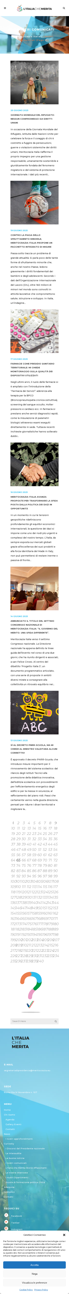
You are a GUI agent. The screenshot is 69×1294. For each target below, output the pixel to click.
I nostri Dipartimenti (17, 1177)
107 (50, 881)
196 (44, 934)
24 (39, 833)
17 (50, 828)
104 (34, 881)
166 (29, 918)
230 (34, 956)
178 (44, 924)
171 (55, 918)
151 (45, 908)
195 (39, 934)
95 (34, 876)
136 (13, 903)
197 (50, 934)
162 (55, 913)
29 (18, 839)
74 (18, 865)
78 (39, 865)
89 (50, 871)
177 (39, 924)
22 (29, 833)
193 (29, 934)
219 (23, 950)
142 (44, 903)
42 (39, 844)
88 (45, 871)
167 (34, 918)
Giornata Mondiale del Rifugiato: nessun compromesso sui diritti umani (33, 119)
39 (24, 844)
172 (13, 924)
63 (55, 855)
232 (44, 956)
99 (55, 876)
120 (23, 892)
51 (39, 849)
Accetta (34, 1265)
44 (50, 844)
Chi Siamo (9, 1115)
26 (50, 833)
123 (39, 892)
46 (13, 849)
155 (18, 913)
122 (34, 892)
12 (23, 828)
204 (39, 940)
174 (23, 924)
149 (34, 908)
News (7, 1134)
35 (50, 839)
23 (34, 833)
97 (45, 876)
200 (18, 940)
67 (29, 860)
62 (50, 855)
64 (13, 860)
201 (23, 940)
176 (34, 924)
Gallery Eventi (14, 1124)
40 (29, 844)
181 (13, 929)
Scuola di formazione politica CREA (25, 1182)
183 (23, 929)
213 (39, 945)
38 (18, 844)
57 (24, 855)
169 (44, 918)
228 (23, 956)
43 (45, 844)
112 (29, 887)
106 (44, 881)
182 (18, 929)
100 (13, 881)
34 (45, 839)
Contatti (10, 1129)
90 (55, 871)
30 (24, 839)
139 (29, 903)
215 (50, 945)
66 (24, 860)
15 (39, 828)
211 (29, 945)
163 (13, 918)
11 (18, 828)
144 (55, 903)
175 (29, 924)
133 (44, 897)
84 (23, 871)
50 (34, 849)
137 (18, 903)
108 (55, 881)
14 (34, 828)
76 (29, 865)
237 (23, 961)
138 (23, 903)
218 (18, 950)
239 (34, 961)
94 (29, 876)
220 (29, 950)
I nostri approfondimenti (19, 1139)
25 (45, 833)
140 (34, 903)
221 (34, 950)
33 (40, 839)
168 (39, 918)
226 (13, 956)
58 (29, 855)
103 (29, 881)
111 (24, 887)
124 (44, 892)
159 (39, 913)
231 (39, 956)
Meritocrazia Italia (28, 36)
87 (39, 871)
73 (13, 865)
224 (50, 950)
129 (23, 897)
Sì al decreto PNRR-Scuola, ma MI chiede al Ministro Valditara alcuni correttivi (34, 749)
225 (55, 950)
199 (13, 940)
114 (39, 887)
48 (23, 849)
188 (50, 929)
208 (13, 945)
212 (34, 945)
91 (13, 876)
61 (45, 855)
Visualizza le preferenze (34, 1282)
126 (55, 892)
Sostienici (9, 1192)
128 (18, 897)
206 (50, 940)
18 (55, 828)
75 (24, 865)
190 (13, 934)
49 (29, 849)
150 (39, 908)
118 (13, 892)
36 (55, 839)
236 (18, 961)
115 (45, 887)
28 (13, 839)
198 (55, 934)
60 (39, 855)
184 (29, 929)
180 (55, 924)
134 (50, 897)
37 (13, 844)
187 (44, 929)
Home (7, 1110)
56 (18, 855)
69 (40, 860)
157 (29, 913)
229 (29, 956)
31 (29, 839)
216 (55, 945)
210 (23, 945)
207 (55, 940)
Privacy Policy (41, 1290)
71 (50, 860)
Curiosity (9, 1144)
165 (23, 918)
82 (13, 871)
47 (18, 849)
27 (55, 833)
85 (29, 871)
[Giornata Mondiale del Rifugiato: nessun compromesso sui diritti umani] (34, 82)
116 (50, 887)
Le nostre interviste (17, 1172)
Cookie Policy (26, 1290)
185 (34, 929)
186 (39, 929)
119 (18, 892)
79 (45, 865)
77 (34, 865)
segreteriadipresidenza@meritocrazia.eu (27, 1070)
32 (34, 839)
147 (23, 908)
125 (50, 892)
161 (50, 913)
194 (34, 934)
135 (55, 897)
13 (29, 828)
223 (44, 950)
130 (29, 897)
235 (13, 961)
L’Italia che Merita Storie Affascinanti (26, 1168)
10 (13, 828)
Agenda (10, 1119)
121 (29, 892)
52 (45, 849)
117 (55, 887)
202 (29, 940)
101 (18, 881)
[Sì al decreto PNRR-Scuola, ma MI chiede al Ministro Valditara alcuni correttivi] (34, 713)
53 (50, 849)
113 (34, 887)
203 (34, 940)
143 (50, 903)
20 (18, 833)
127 (13, 897)
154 (13, 913)
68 (34, 860)
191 (18, 934)
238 (29, 961)
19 (13, 833)
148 (29, 908)
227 (18, 956)
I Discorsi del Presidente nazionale (25, 1148)
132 (39, 897)
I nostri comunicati (16, 1163)
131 (34, 897)
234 (55, 956)
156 (23, 913)
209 (18, 945)
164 (18, 918)
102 (23, 881)
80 (50, 865)
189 (55, 929)
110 (18, 887)
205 (44, 940)
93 (24, 876)
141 (39, 903)
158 (34, 913)
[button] (64, 1235)
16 (45, 828)
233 (50, 956)
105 (39, 881)
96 (40, 876)
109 (13, 887)
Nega (34, 1273)
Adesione (9, 1187)
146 (18, 908)
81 (55, 865)
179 (50, 924)
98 (50, 876)
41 (34, 844)
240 (39, 961)
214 (44, 945)
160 (44, 913)
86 (34, 871)
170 (50, 918)
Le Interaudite (14, 1153)
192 (23, 934)
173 (18, 924)
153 (55, 908)
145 (13, 908)
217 (13, 950)
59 (34, 855)
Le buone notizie (15, 1158)
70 (45, 860)
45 (55, 844)
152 (50, 908)
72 (55, 860)
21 (23, 833)
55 (13, 855)
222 (39, 950)
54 (55, 849)
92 (18, 876)
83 (18, 871)
